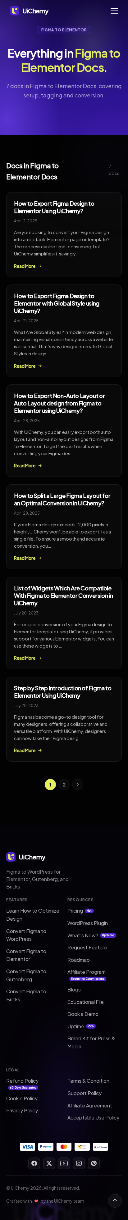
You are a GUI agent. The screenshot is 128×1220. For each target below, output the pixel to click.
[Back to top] (115, 1201)
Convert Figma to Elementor (26, 955)
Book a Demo (82, 1014)
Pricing (79, 910)
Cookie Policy (22, 1098)
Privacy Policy (22, 1110)
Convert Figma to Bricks (26, 995)
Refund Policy (22, 1083)
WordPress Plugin (87, 923)
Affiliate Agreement (89, 1105)
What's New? (90, 935)
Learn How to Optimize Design (32, 914)
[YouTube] (64, 1163)
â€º (77, 784)
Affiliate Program (86, 974)
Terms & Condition (88, 1080)
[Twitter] (49, 1163)
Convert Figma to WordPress (26, 935)
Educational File (85, 1002)
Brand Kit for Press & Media (91, 1042)
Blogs (74, 989)
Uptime (80, 1026)
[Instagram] (79, 1163)
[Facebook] (34, 1163)
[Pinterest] (94, 1163)
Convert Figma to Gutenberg (26, 975)
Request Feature (87, 947)
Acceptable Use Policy (93, 1117)
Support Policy (84, 1093)
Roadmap (78, 960)
